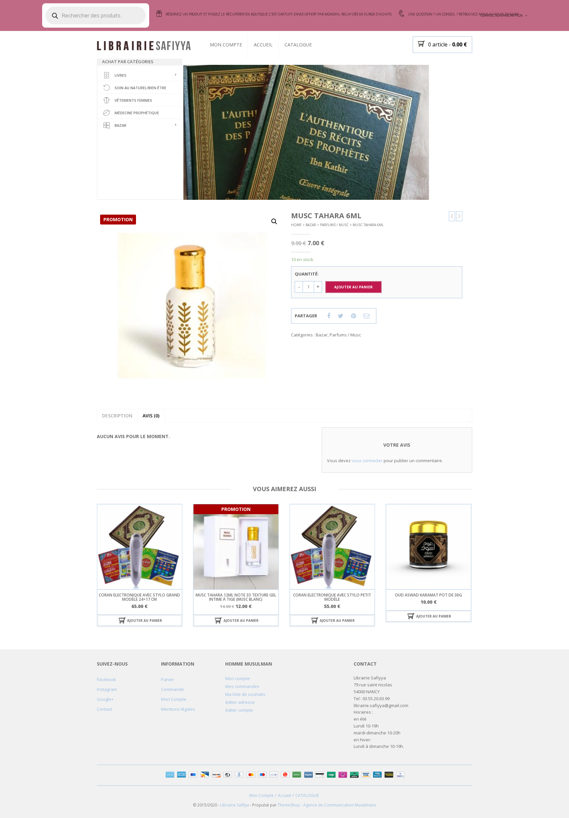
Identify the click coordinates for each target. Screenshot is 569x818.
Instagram (107, 689)
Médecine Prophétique (137, 112)
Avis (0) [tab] (151, 415)
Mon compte (237, 678)
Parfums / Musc (334, 225)
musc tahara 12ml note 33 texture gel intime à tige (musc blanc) (236, 597)
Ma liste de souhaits (245, 694)
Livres (120, 75)
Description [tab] (117, 415)
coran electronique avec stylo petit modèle (332, 597)
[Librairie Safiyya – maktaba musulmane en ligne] (146, 45)
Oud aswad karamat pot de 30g (428, 595)
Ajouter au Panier (353, 286)
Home (296, 225)
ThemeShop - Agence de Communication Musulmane (327, 805)
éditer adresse (240, 702)
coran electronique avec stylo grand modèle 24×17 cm (139, 597)
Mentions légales (178, 709)
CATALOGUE (298, 44)
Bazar (120, 125)
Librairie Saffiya (234, 805)
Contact (104, 709)
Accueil (263, 44)
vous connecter (367, 460)
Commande (172, 689)
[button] (274, 221)
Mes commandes (242, 686)
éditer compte (239, 710)
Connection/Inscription (502, 15)
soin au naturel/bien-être (140, 87)
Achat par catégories (127, 62)
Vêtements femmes (133, 100)
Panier (167, 679)
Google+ (105, 699)
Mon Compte (226, 44)
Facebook (106, 679)
